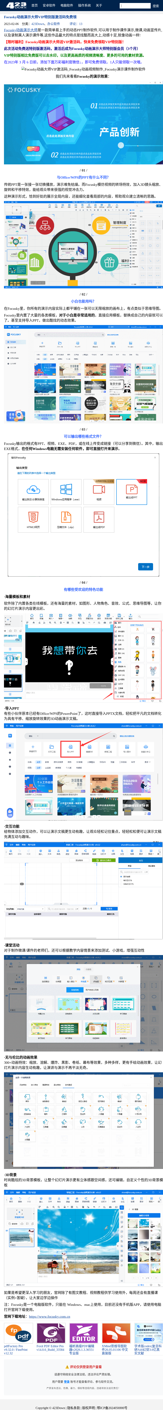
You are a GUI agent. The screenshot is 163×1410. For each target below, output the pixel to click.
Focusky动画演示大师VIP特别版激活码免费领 (40, 17)
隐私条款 (73, 1408)
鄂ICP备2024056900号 (112, 1408)
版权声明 (88, 1408)
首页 (34, 5)
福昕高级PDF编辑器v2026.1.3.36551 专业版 (81, 1349)
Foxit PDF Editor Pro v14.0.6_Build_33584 (50, 1347)
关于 (99, 5)
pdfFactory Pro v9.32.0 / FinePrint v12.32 (15, 1349)
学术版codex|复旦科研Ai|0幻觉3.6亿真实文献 (148, 1349)
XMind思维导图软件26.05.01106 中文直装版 (115, 1349)
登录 (67, 1381)
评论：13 (76, 24)
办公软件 (53, 24)
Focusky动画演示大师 (21, 30)
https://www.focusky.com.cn (49, 1316)
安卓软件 (49, 5)
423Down (17, 6)
